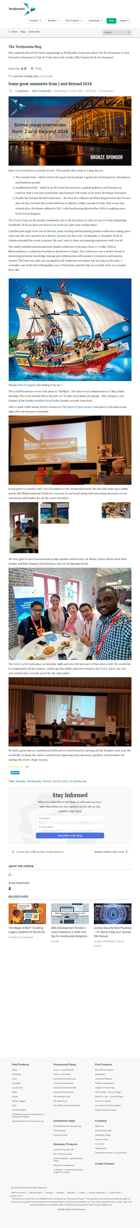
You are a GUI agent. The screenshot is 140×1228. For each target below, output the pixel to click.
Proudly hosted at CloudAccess (71, 1209)
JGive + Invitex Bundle (63, 1070)
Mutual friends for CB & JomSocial (27, 1121)
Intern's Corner (101, 1139)
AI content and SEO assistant (108, 1105)
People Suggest (19, 1101)
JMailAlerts (100, 1074)
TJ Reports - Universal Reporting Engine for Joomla (67, 1171)
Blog (111, 21)
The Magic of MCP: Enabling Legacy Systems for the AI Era (27, 930)
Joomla (55, 941)
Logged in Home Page (105, 1088)
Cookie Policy (115, 1193)
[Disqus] (70, 1001)
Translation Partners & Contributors (111, 1153)
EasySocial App (60, 1135)
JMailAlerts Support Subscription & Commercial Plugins (28, 1115)
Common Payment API (63, 1150)
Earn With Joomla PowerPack (66, 1105)
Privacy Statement (97, 1193)
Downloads (94, 21)
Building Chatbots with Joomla (109, 851)
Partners (49, 1193)
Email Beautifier (19, 1110)
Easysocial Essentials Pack (65, 1088)
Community (22, 90)
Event (47, 781)
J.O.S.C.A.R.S (61, 781)
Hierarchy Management (63, 1165)
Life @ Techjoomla (103, 1131)
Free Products (73, 21)
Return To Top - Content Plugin (109, 1097)
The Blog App (59, 1131)
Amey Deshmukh (41, 90)
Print (38, 68)
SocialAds (16, 1083)
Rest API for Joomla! (104, 1070)
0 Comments (106, 90)
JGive (14, 1079)
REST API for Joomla (62, 1154)
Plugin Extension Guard (105, 1110)
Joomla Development (21, 937)
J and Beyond (78, 781)
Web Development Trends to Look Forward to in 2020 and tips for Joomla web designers (69, 932)
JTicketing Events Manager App (67, 1126)
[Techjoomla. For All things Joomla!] (22, 10)
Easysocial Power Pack (63, 1092)
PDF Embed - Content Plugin (108, 1092)
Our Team (99, 1144)
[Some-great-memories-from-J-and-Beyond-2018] (70, 131)
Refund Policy (35, 1193)
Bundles (52, 21)
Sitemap (60, 1193)
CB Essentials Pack (61, 1097)
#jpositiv (71, 1193)
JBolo (14, 1092)
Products (34, 21)
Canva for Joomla (103, 1101)
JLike (14, 1105)
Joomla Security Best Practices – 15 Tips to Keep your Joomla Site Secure (112, 932)
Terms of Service (18, 1193)
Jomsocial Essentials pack (64, 1079)
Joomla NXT (15, 1196)
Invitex (15, 1097)
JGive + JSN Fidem (61, 1074)
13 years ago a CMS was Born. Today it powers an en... (42, 851)
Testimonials (100, 1148)
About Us (99, 1126)
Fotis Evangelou (27, 385)
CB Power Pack (60, 1101)
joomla (21, 781)
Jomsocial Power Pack (63, 1083)
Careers (82, 1193)
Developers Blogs (103, 1135)
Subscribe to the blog (70, 835)
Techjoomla (34, 781)
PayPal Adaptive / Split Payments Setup (68, 1159)
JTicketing (16, 1074)
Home (14, 32)
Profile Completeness (104, 1083)
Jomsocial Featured (103, 1079)
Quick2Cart (17, 1088)
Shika (14, 1070)
